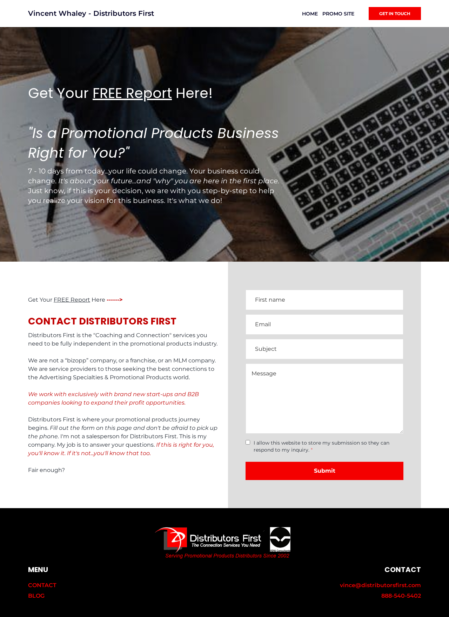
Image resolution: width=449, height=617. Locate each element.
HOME (310, 14)
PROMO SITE (338, 14)
